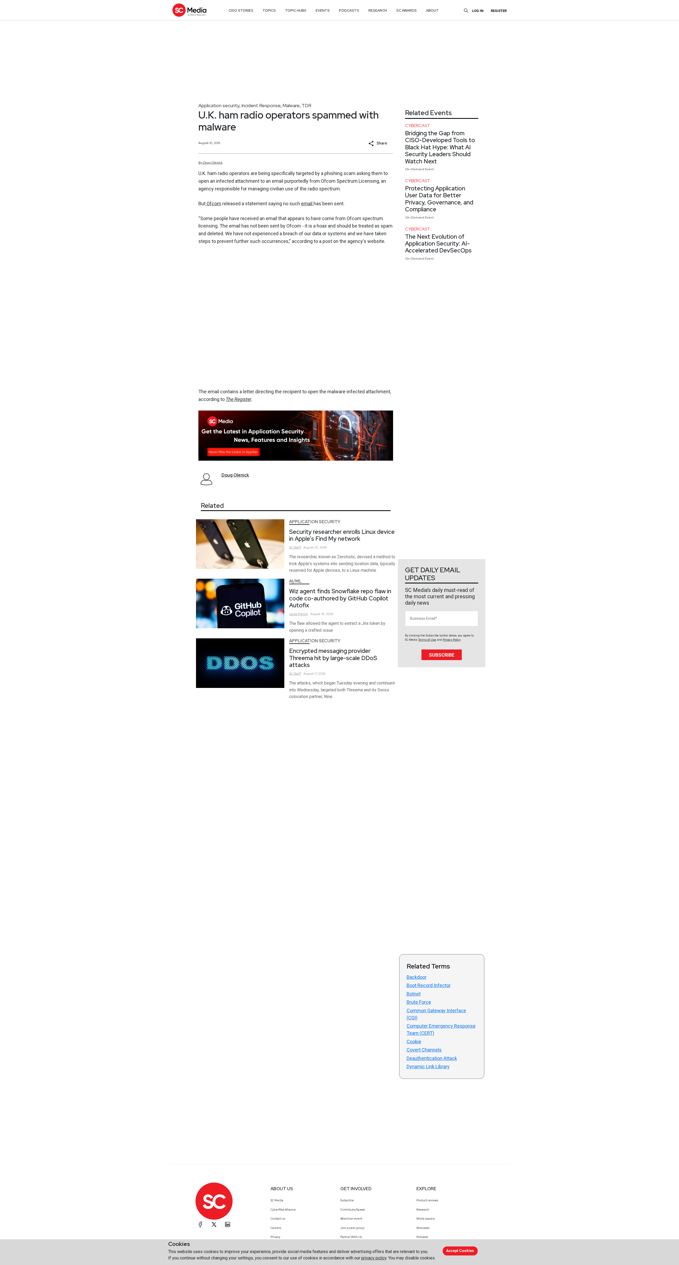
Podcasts (422, 1237)
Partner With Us (351, 1237)
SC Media (277, 1200)
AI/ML (295, 581)
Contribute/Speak (352, 1209)
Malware (291, 105)
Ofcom (213, 203)
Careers (276, 1228)
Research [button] (377, 10)
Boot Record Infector (429, 985)
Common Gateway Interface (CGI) (436, 1014)
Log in (478, 11)
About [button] (432, 10)
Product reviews (427, 1200)
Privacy (275, 1237)
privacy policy (373, 1257)
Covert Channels (424, 1050)
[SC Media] (189, 10)
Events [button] (323, 10)
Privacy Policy (451, 640)
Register (499, 11)
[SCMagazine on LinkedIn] (227, 1224)
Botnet (414, 994)
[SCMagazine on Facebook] (200, 1224)
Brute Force (419, 1002)
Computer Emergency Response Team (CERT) (441, 1029)
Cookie (414, 1041)
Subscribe (441, 655)
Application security (219, 105)
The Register (238, 399)
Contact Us (278, 1218)
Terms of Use (427, 640)
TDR (306, 105)
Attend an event (351, 1218)
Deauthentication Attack (432, 1058)
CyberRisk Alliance (283, 1209)
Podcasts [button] (349, 10)
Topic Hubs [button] (295, 10)
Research (422, 1209)
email (307, 203)
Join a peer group (352, 1228)
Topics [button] (269, 10)
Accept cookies (460, 1251)
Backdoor (416, 977)
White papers (425, 1218)
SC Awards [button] (406, 10)
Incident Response (261, 105)
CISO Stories (241, 10)
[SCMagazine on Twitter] (214, 1224)
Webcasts (422, 1228)
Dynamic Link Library (428, 1066)
